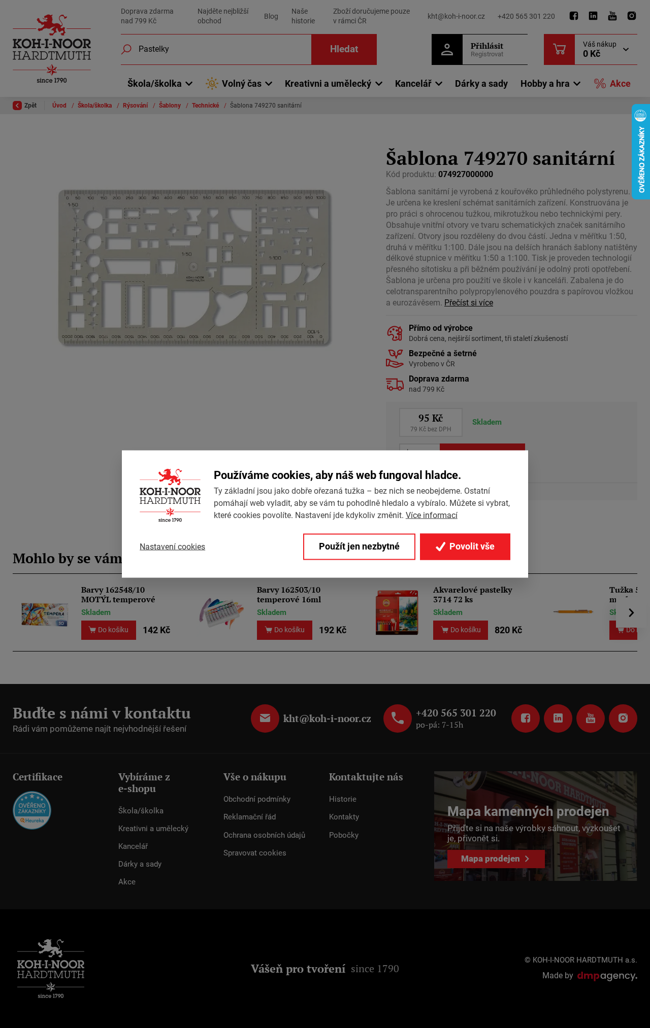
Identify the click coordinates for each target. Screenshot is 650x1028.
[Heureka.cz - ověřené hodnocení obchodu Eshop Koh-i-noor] (32, 809)
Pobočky (344, 835)
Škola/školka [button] (154, 83)
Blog (271, 16)
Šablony (170, 105)
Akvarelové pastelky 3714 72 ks (472, 594)
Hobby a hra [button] (545, 83)
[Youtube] (612, 16)
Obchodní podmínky (256, 799)
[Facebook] (573, 16)
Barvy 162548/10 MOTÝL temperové (118, 594)
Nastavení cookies (172, 546)
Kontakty (344, 816)
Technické (206, 105)
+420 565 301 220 (526, 16)
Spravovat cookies (254, 853)
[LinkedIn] (593, 16)
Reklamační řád (249, 816)
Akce (620, 83)
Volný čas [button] (242, 83)
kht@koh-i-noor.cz (456, 16)
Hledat (344, 49)
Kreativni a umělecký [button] (328, 83)
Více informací (432, 515)
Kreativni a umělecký (153, 828)
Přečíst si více (468, 302)
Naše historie (303, 16)
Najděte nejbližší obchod (223, 16)
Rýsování (136, 105)
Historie (342, 799)
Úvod (60, 105)
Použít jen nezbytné (359, 546)
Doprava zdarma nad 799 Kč (147, 16)
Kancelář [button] (413, 83)
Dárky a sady (481, 83)
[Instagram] (631, 16)
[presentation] (631, 612)
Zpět (30, 105)
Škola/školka (95, 105)
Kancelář (133, 846)
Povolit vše (471, 546)
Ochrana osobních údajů (264, 835)
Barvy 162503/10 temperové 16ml (289, 594)
